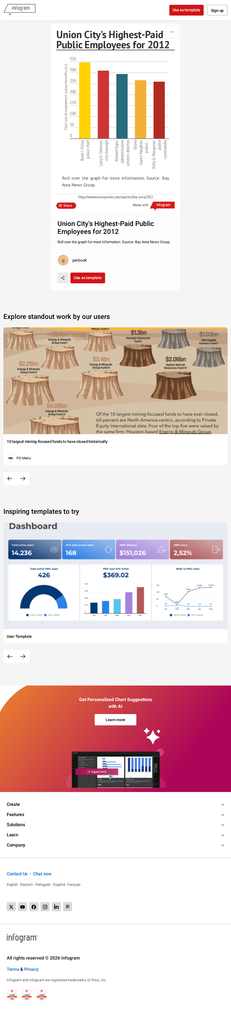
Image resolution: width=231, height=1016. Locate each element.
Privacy (31, 969)
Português (43, 884)
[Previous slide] (10, 478)
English (12, 884)
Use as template (187, 10)
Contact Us (17, 873)
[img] (84, 100)
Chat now (42, 873)
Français (74, 884)
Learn (12, 834)
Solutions (16, 824)
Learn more (115, 719)
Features (15, 814)
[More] (172, 32)
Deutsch (26, 884)
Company (16, 845)
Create (13, 804)
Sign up (217, 10)
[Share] (62, 278)
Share (67, 206)
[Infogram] (19, 10)
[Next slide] (22, 478)
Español (59, 884)
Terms (13, 969)
